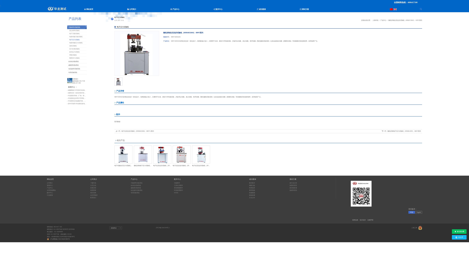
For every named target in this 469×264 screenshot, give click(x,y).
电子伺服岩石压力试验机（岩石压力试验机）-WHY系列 (123, 165)
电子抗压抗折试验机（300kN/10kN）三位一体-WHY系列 (201, 165)
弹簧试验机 (73, 55)
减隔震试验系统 (73, 65)
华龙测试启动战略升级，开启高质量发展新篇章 (77, 101)
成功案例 (252, 179)
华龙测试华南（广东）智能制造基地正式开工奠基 (77, 95)
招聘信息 (355, 220)
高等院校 (252, 190)
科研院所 (252, 188)
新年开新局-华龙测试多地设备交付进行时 (77, 103)
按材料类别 (293, 190)
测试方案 (293, 179)
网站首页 (50, 179)
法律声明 (370, 220)
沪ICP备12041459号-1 (163, 228)
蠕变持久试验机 (74, 58)
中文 (411, 212)
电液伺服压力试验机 (76, 43)
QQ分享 (460, 237)
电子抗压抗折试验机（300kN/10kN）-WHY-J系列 (138, 131)
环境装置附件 (178, 190)
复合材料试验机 (74, 30)
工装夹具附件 (178, 185)
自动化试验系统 (73, 61)
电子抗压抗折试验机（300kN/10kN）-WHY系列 (162, 165)
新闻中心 (50, 185)
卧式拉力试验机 (74, 52)
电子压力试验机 (74, 40)
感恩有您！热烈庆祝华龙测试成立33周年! (77, 93)
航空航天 (252, 183)
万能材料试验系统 (74, 27)
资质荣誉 (93, 190)
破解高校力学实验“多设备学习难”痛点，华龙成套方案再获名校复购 (77, 90)
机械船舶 (252, 193)
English (419, 212)
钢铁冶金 (252, 185)
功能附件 (177, 183)
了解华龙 (93, 183)
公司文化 (93, 185)
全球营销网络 (51, 190)
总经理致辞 (94, 195)
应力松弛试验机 (74, 49)
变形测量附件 (178, 188)
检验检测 (252, 195)
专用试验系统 (72, 72)
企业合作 (252, 197)
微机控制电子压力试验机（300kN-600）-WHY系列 (404, 131)
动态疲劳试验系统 (74, 69)
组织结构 (93, 193)
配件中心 (50, 193)
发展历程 (93, 188)
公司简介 (50, 183)
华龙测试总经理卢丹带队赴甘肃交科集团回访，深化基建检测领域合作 (77, 98)
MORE (176, 193)
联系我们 (75, 79)
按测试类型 (293, 185)
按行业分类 (293, 183)
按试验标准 (293, 188)
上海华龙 (375, 20)
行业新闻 (50, 195)
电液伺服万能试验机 (76, 37)
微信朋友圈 (460, 231)
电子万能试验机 (74, 33)
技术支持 (363, 220)
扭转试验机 (73, 46)
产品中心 (383, 20)
